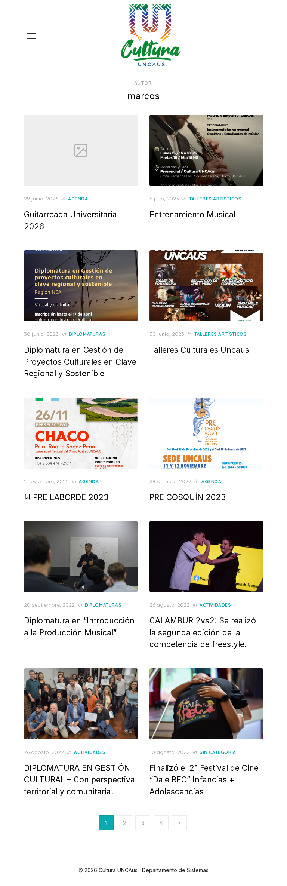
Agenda (78, 199)
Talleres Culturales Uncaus (199, 350)
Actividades (215, 605)
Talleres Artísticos (215, 199)
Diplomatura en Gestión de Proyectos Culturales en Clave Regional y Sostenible (80, 361)
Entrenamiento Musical (192, 214)
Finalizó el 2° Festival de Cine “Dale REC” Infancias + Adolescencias (204, 779)
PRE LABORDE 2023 (69, 497)
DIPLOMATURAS (87, 334)
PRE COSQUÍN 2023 (187, 497)
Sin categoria (218, 752)
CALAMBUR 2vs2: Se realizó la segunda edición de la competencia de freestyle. (202, 632)
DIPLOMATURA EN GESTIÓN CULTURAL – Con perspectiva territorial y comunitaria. (79, 779)
